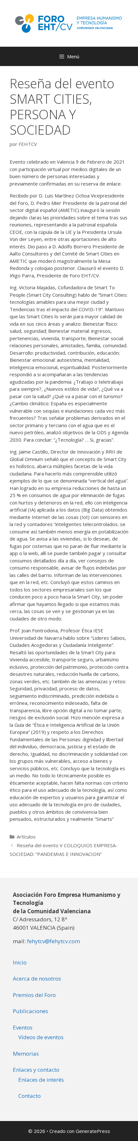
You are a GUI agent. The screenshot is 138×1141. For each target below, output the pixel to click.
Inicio (20, 962)
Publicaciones (30, 1011)
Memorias (26, 1053)
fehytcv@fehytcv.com (53, 941)
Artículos (26, 836)
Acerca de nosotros (37, 978)
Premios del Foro (34, 995)
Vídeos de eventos (41, 1037)
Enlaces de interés (41, 1079)
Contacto (29, 1095)
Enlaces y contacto (36, 1069)
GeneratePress (93, 1131)
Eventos (22, 1027)
